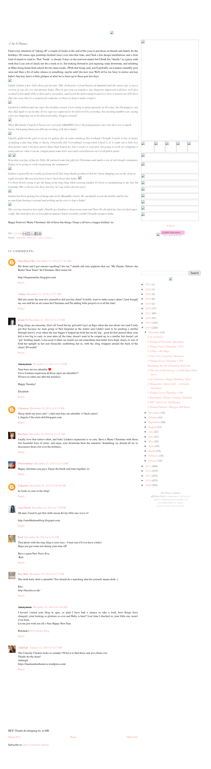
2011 (148, 475)
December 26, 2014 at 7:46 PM (49, 507)
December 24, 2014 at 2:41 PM (51, 463)
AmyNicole (24, 507)
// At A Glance (155, 337)
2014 (148, 327)
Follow (171, 225)
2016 (148, 318)
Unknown (23, 408)
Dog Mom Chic (26, 261)
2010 (148, 480)
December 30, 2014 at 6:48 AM (50, 607)
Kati (20, 537)
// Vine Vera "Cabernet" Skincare (166, 356)
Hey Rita (23, 574)
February (153, 455)
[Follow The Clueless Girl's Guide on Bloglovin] (172, 235)
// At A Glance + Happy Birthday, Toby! (169, 379)
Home (73, 737)
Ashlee (22, 294)
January (153, 460)
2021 (148, 294)
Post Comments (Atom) (36, 744)
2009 (148, 485)
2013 (148, 466)
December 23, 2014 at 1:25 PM (50, 364)
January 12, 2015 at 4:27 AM (46, 647)
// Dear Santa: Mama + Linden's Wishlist (170, 397)
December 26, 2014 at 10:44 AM (48, 485)
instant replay (26, 238)
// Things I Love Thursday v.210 (165, 346)
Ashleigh (23, 647)
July (151, 431)
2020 (148, 299)
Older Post (132, 737)
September (154, 422)
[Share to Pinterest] (40, 234)
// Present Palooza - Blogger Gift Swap (169, 407)
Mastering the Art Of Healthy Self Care (169, 365)
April (151, 446)
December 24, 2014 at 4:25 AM (47, 408)
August (152, 427)
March (152, 451)
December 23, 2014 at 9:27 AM (44, 294)
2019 (148, 303)
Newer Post (14, 737)
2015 (148, 322)
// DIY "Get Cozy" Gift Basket (164, 402)
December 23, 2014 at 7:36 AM (54, 261)
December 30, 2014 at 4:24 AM (41, 537)
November (154, 412)
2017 (148, 313)
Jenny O (23, 320)
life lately (45, 238)
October (153, 417)
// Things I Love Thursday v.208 (165, 392)
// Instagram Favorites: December (166, 341)
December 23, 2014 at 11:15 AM (47, 320)
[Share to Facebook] (36, 234)
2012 (148, 471)
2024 (148, 284)
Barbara (23, 434)
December (154, 332)
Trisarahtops (25, 463)
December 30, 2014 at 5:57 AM (46, 574)
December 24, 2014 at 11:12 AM (47, 434)
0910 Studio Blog (39, 631)
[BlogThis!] (28, 234)
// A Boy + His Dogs (158, 351)
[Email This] (24, 234)
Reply (21, 282)
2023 (148, 289)
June (151, 436)
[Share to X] (32, 234)
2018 (148, 308)
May (151, 441)
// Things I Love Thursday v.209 (165, 361)
